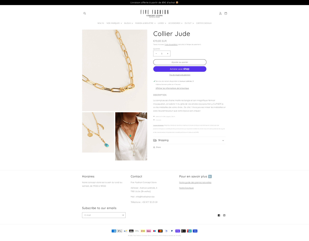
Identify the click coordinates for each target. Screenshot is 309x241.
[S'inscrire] (122, 215)
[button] (84, 13)
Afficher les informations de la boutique (172, 88)
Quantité (156, 49)
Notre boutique (186, 188)
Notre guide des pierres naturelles (195, 182)
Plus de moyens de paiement (179, 75)
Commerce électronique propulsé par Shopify (166, 235)
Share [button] (158, 147)
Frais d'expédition (171, 44)
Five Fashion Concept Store (142, 235)
